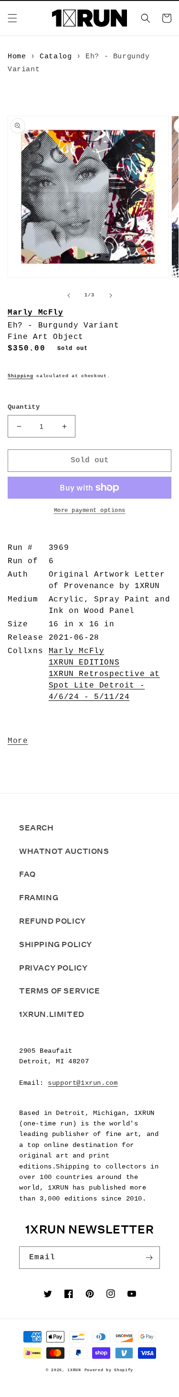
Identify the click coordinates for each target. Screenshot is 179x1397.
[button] (12, 18)
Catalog (56, 57)
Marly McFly (35, 312)
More (18, 741)
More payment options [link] (90, 510)
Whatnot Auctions (64, 851)
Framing (38, 897)
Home (17, 57)
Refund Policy (52, 921)
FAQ (27, 874)
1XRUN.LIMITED (51, 1014)
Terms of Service (59, 990)
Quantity (24, 407)
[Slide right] (110, 295)
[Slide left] (68, 295)
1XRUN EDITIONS (84, 662)
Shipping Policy (55, 944)
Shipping (20, 376)
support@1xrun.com (82, 1083)
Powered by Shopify (109, 1370)
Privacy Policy (53, 967)
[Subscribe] (148, 1257)
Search (36, 827)
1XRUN (74, 1370)
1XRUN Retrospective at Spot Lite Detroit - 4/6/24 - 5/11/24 (104, 685)
